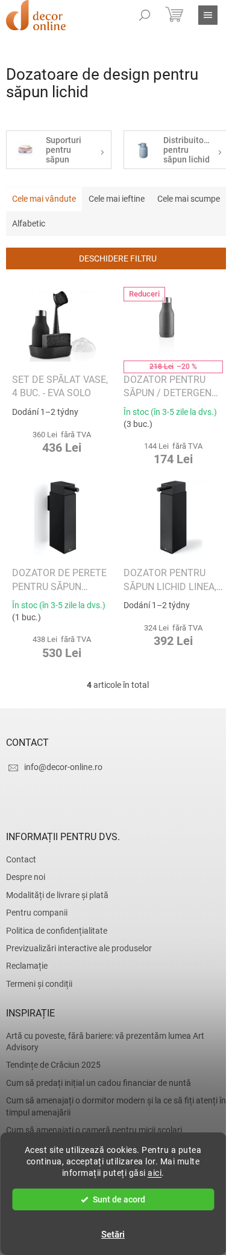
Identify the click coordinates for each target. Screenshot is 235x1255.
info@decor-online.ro (63, 767)
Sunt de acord (119, 1199)
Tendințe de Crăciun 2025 (53, 1065)
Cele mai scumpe (188, 199)
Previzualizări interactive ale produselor (79, 948)
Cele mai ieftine (117, 199)
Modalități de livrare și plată (57, 895)
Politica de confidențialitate (56, 931)
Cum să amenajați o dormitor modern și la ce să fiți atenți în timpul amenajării (116, 1106)
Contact (21, 859)
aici (154, 1173)
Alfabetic (28, 223)
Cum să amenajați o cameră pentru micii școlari (94, 1130)
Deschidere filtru (118, 258)
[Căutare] (145, 15)
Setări (113, 1234)
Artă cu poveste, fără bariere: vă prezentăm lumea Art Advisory (105, 1041)
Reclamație (27, 966)
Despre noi (25, 877)
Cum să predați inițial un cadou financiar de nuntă (98, 1083)
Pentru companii (36, 912)
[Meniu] (208, 15)
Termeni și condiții (39, 984)
